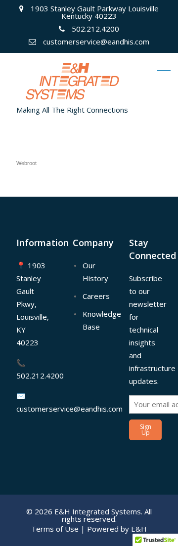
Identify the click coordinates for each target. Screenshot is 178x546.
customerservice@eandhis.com (69, 409)
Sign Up (145, 429)
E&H (139, 529)
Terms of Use (55, 529)
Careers (96, 296)
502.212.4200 (40, 375)
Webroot (26, 163)
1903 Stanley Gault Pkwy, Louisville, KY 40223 (32, 303)
